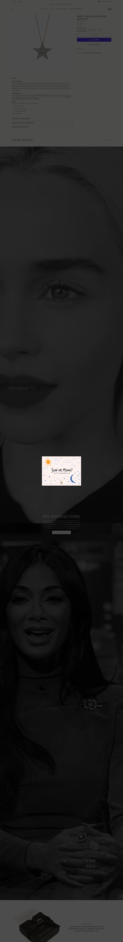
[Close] (79, 458)
